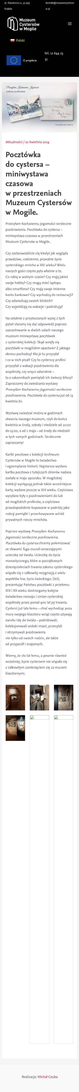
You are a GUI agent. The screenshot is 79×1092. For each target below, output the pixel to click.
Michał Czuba (47, 1076)
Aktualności (13, 142)
